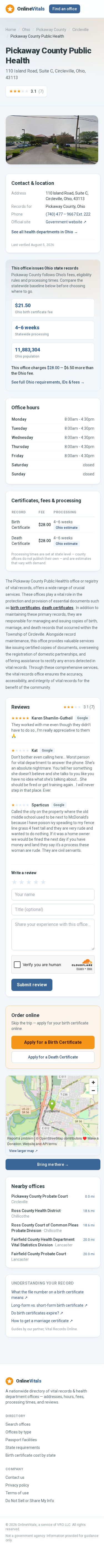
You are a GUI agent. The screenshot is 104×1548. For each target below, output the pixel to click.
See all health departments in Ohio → (44, 232)
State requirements (23, 1447)
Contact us (15, 1477)
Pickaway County (51, 29)
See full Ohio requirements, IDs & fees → (48, 382)
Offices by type (18, 1432)
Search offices (18, 1424)
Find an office (64, 9)
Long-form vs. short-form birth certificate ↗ (49, 1305)
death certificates (57, 607)
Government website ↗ (66, 222)
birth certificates (25, 607)
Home (11, 29)
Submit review (32, 984)
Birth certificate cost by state (31, 1455)
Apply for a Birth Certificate (53, 1042)
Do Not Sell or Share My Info (30, 1500)
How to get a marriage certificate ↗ (42, 1321)
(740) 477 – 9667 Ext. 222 (68, 214)
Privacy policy (17, 1485)
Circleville (80, 29)
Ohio (26, 29)
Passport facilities (21, 1440)
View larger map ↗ (23, 1151)
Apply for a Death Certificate (53, 1057)
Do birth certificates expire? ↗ (37, 1313)
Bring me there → (53, 1164)
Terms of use (17, 1493)
